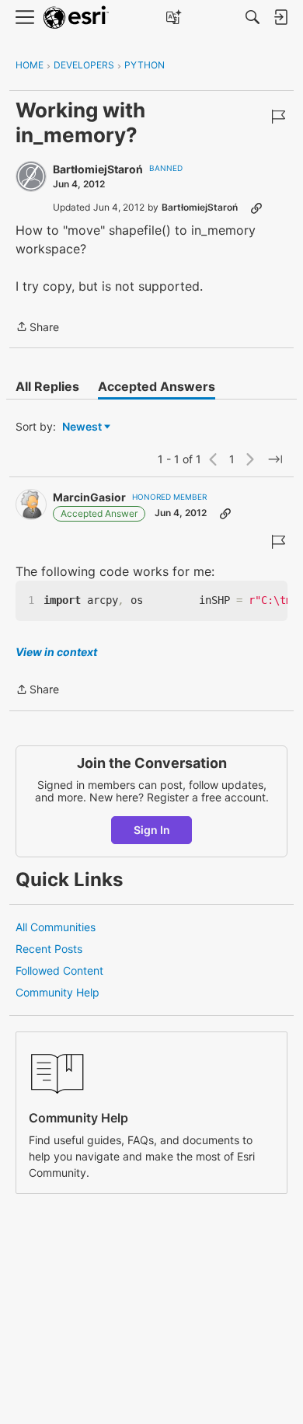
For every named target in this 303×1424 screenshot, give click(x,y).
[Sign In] (280, 17)
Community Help (57, 992)
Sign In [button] (152, 829)
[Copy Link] (256, 208)
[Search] (252, 17)
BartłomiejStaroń (98, 169)
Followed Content (59, 970)
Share (37, 328)
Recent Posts (49, 948)
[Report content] (278, 117)
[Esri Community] (76, 17)
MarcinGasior (89, 497)
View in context (56, 651)
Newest (82, 427)
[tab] (47, 386)
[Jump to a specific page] (275, 459)
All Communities (56, 927)
